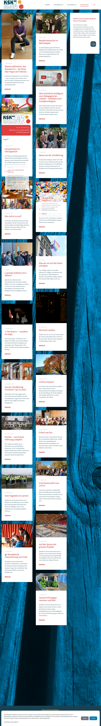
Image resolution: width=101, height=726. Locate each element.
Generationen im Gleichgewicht (12, 150)
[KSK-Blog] (14, 5)
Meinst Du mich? (46, 209)
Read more (8, 89)
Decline (85, 718)
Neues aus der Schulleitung (51, 155)
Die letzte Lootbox (47, 330)
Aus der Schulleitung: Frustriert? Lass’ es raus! (15, 388)
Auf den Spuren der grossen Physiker (47, 545)
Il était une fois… (46, 432)
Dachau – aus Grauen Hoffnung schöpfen (14, 438)
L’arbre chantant (46, 382)
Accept (93, 718)
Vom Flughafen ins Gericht (16, 496)
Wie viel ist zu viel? (13, 216)
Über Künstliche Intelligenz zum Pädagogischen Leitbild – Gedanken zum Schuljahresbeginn (51, 97)
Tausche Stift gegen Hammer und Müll (48, 599)
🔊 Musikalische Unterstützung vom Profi (16, 555)
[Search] (94, 5)
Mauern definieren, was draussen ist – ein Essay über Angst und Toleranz (16, 69)
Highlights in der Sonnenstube (46, 62)
